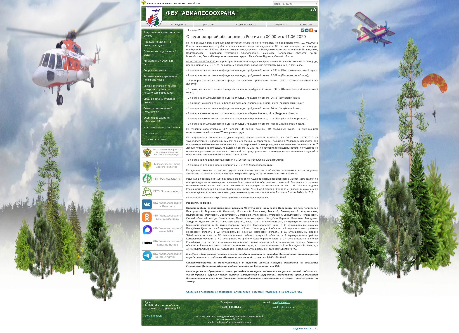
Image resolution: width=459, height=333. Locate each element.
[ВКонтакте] (307, 31)
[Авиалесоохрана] (154, 16)
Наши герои (151, 133)
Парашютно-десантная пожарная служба (158, 43)
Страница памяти (155, 139)
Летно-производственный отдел (160, 52)
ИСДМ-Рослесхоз (246, 24)
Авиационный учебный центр (158, 62)
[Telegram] (302, 31)
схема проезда (153, 315)
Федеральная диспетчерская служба (162, 33)
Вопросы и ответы (155, 70)
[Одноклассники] (311, 31)
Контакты (306, 24)
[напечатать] (315, 31)
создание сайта (302, 328)
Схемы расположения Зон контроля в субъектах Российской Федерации (160, 89)
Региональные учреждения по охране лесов (161, 78)
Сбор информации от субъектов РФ (157, 119)
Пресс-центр (209, 24)
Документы (280, 24)
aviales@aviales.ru (283, 307)
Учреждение (178, 24)
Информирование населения (162, 127)
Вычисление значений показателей (158, 109)
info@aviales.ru (281, 302)
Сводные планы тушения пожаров (159, 100)
